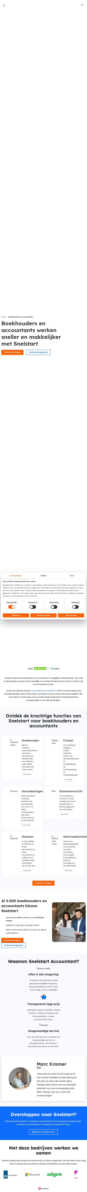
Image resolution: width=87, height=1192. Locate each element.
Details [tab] (44, 576)
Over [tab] (72, 576)
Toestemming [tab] (15, 576)
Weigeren (16, 615)
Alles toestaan (71, 615)
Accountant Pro (50, 691)
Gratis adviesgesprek (38, 352)
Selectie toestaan (43, 615)
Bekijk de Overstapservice (43, 1132)
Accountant (36, 691)
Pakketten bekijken (12, 352)
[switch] (33, 607)
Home (3, 317)
